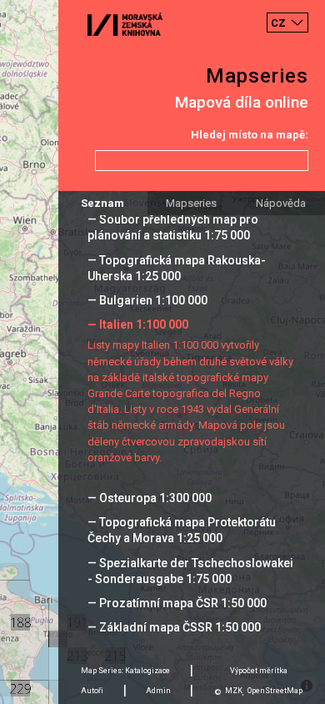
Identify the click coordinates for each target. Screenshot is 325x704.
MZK (233, 690)
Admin (158, 690)
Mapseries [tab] (191, 203)
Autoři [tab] (92, 690)
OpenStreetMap (275, 690)
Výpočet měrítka (259, 670)
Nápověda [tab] (281, 203)
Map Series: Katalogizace (125, 670)
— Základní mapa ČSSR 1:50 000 (174, 627)
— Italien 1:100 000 (138, 324)
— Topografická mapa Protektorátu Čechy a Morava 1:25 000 (182, 530)
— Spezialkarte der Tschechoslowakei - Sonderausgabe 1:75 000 (190, 571)
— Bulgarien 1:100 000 (148, 300)
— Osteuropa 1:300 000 (150, 498)
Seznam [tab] (102, 203)
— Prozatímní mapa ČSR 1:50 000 (177, 603)
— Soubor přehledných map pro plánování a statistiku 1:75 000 (173, 227)
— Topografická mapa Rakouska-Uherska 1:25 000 (177, 268)
